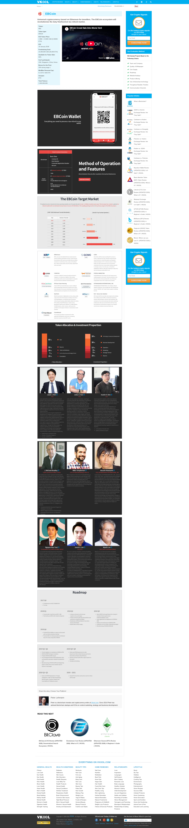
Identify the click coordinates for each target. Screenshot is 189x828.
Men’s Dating (118, 779)
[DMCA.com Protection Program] (43, 822)
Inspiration (117, 772)
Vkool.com (95, 702)
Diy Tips (136, 772)
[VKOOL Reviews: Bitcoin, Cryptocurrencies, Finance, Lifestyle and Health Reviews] (43, 2)
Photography (138, 784)
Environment (138, 781)
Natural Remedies (100, 797)
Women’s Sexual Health (63, 804)
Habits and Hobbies (120, 795)
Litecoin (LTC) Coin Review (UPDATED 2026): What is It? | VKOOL (142, 192)
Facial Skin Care (100, 786)
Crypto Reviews (57, 2)
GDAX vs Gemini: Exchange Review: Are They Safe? (141, 112)
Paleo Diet (79, 788)
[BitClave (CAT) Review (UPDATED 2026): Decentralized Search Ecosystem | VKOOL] (52, 727)
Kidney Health (41, 797)
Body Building (41, 795)
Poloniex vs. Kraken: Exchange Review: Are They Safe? (141, 141)
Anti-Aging (79, 777)
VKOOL (72, 816)
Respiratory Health (62, 793)
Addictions (59, 772)
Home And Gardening (140, 802)
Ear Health (40, 775)
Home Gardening (139, 795)
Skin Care (79, 784)
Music (135, 770)
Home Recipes (138, 788)
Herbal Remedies (100, 795)
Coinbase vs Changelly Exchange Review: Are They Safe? (141, 131)
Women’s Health (42, 802)
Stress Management (120, 800)
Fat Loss (78, 775)
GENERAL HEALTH (44, 767)
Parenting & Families (120, 797)
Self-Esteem (118, 777)
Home (39, 6)
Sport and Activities (139, 800)
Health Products (61, 784)
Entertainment (138, 786)
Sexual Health (60, 786)
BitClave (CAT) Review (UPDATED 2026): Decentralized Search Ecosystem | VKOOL (50, 743)
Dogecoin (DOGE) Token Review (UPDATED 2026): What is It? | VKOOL (142, 231)
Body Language (119, 784)
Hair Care (79, 772)
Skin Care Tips (99, 788)
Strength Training (42, 806)
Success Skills (138, 790)
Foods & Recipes (81, 800)
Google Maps (69, 821)
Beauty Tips (79, 786)
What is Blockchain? (140, 101)
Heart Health (41, 788)
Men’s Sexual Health (62, 802)
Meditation (98, 775)
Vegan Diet (98, 781)
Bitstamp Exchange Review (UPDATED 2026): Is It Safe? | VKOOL (142, 202)
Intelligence (137, 777)
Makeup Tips (80, 793)
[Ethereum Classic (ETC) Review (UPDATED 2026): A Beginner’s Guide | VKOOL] (107, 727)
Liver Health (40, 786)
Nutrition (97, 772)
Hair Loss (79, 781)
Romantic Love (119, 781)
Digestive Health (42, 804)
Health (67, 2)
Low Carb (40, 772)
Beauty (74, 2)
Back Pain (98, 777)
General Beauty (80, 802)
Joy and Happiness (120, 793)
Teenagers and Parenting (122, 802)
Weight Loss (79, 795)
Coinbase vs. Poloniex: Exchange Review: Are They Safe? (141, 160)
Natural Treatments (101, 800)
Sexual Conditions (62, 788)
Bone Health (41, 784)
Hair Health (98, 784)
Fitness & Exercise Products (103, 806)
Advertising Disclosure (104, 6)
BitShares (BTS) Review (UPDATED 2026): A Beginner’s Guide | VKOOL (142, 221)
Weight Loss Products (102, 804)
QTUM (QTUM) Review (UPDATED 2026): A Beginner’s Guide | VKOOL (142, 211)
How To (95, 2)
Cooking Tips (138, 779)
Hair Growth (79, 790)
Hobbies (136, 775)
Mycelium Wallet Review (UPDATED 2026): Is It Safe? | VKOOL (141, 170)
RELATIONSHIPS (120, 767)
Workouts (79, 770)
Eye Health (40, 777)
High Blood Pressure (62, 800)
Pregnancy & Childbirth (102, 802)
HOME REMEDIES (101, 767)
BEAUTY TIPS (81, 767)
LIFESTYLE (138, 767)
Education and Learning (141, 806)
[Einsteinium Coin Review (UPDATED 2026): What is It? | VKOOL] (79, 727)
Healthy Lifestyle (119, 786)
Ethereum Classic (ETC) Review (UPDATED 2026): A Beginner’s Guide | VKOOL (107, 743)
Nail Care (98, 770)
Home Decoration (139, 797)
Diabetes (59, 770)
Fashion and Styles (82, 806)
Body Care (79, 779)
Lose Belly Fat (60, 781)
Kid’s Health (40, 781)
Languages (117, 775)
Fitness (39, 770)
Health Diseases (61, 779)
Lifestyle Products (139, 793)
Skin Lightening (100, 793)
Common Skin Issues (62, 797)
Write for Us (109, 823)
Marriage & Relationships (122, 804)
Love (115, 770)
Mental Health (41, 800)
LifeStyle (116, 2)
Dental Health (41, 793)
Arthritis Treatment (62, 790)
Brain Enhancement (62, 795)
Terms (126, 825)
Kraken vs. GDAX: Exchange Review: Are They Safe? (141, 151)
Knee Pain (98, 779)
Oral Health (40, 779)
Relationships (105, 2)
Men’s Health (41, 790)
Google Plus (69, 824)
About (97, 823)
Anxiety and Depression (63, 806)
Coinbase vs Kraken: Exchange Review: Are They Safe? (141, 122)
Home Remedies (85, 2)
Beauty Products (81, 804)
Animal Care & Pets (140, 804)
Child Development (120, 790)
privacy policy (133, 825)
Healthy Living (99, 790)
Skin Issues (59, 775)
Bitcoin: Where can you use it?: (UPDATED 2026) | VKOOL (142, 240)
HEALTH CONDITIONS (64, 767)
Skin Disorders (60, 777)
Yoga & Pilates (80, 797)
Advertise (102, 823)
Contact (116, 823)
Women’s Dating (119, 788)
